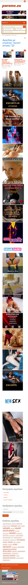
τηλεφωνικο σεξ (6, 560)
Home (2, 564)
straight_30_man (21, 63)
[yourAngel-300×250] (13, 134)
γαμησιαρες (14, 551)
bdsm (19, 526)
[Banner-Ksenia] (13, 359)
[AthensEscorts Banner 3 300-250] (13, 117)
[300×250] (13, 79)
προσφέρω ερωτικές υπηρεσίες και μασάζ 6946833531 (7, 61)
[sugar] (13, 249)
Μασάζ (16, 63)
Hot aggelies (21, 540)
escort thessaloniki (6, 537)
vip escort (7, 547)
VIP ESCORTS (14, 547)
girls (12, 537)
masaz (10, 542)
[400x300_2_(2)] (13, 320)
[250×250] (11, 476)
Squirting (10, 544)
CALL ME (12, 528)
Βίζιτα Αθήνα (21, 547)
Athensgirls (14, 526)
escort (18, 528)
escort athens (8, 531)
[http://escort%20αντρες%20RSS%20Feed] (24, 37)
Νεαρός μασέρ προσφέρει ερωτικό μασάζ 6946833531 (19, 61)
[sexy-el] (13, 303)
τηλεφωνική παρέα (19, 558)
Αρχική (3, 35)
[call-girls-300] (13, 172)
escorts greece (12, 535)
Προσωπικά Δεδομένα (6, 567)
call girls (6, 528)
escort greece (5, 533)
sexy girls (5, 544)
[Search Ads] (24, 27)
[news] (13, 400)
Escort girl (17, 531)
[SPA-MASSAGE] (13, 283)
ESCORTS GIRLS (6, 535)
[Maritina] (13, 338)
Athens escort (19, 523)
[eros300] (13, 232)
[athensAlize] (13, 262)
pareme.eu (5, 22)
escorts (12, 533)
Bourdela (23, 526)
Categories (7, 564)
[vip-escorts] (13, 98)
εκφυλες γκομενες (7, 553)
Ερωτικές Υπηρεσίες (8, 499)
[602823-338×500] (13, 426)
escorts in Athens (19, 535)
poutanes (18, 542)
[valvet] (13, 151)
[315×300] (13, 194)
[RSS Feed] (25, 1)
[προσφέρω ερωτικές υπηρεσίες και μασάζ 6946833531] (7, 54)
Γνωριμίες (6, 494)
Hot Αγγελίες (6, 492)
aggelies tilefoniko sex (7, 523)
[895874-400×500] (13, 454)
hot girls (5, 542)
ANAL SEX (14, 523)
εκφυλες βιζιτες (21, 551)
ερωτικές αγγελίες (9, 555)
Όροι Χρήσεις (15, 564)
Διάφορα (5, 497)
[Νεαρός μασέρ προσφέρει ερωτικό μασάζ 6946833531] (20, 54)
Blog (11, 564)
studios (15, 544)
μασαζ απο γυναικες (9, 558)
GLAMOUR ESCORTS (17, 537)
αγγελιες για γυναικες (9, 549)
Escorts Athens (19, 533)
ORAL (14, 542)
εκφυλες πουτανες (15, 553)
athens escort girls (6, 526)
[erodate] (13, 213)
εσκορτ (17, 555)
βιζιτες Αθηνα (7, 551)
